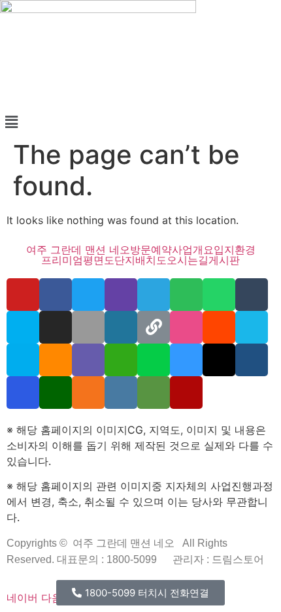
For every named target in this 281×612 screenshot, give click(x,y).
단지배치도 (140, 260)
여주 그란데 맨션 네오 (78, 249)
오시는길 (187, 260)
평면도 (98, 260)
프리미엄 (62, 260)
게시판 (224, 260)
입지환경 (235, 249)
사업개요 (193, 249)
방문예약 (151, 249)
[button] (140, 122)
